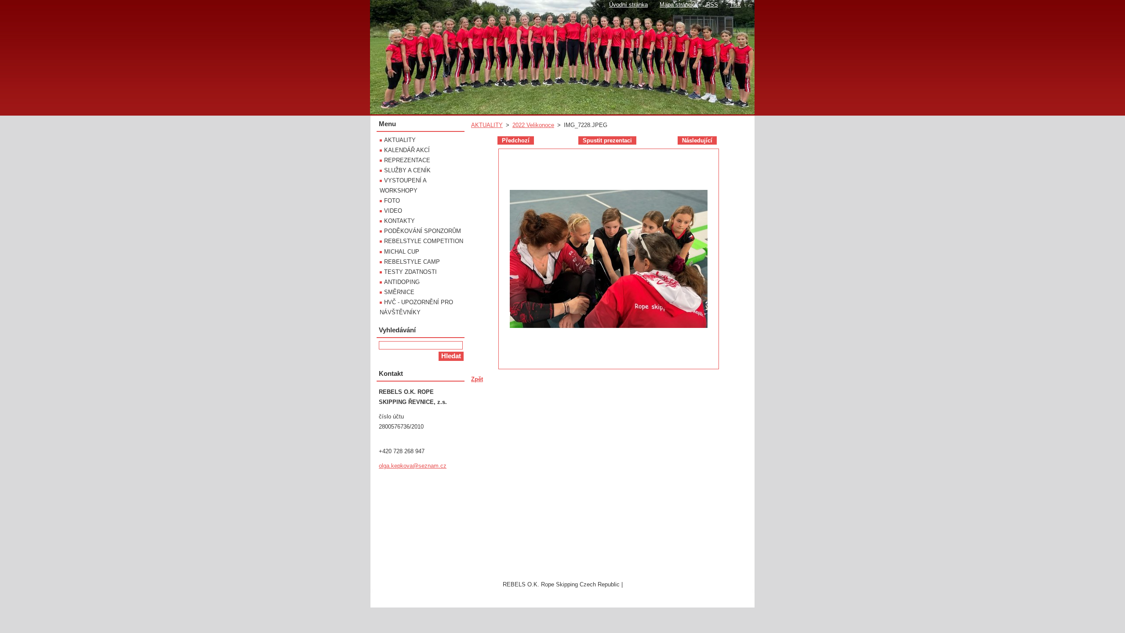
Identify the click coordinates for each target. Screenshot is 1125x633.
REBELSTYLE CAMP (412, 261)
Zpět (477, 379)
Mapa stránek (677, 4)
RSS (712, 4)
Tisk (735, 4)
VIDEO (393, 210)
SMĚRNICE (399, 292)
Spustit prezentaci (607, 140)
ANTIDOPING (402, 282)
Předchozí (516, 140)
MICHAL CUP (401, 251)
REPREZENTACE (407, 160)
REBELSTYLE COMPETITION (423, 241)
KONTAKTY (399, 221)
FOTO (392, 200)
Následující (697, 140)
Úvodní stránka (628, 4)
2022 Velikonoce (533, 125)
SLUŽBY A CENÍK (407, 170)
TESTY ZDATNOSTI (410, 272)
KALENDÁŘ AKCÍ (407, 150)
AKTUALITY (487, 125)
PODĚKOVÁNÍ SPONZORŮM (422, 231)
